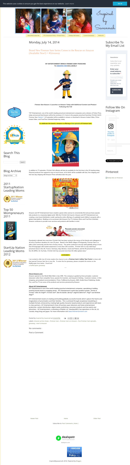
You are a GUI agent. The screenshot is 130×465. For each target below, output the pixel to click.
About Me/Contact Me (33, 35)
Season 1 (41, 117)
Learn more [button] (69, 4)
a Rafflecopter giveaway (37, 265)
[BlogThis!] (71, 318)
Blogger (78, 461)
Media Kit (100, 35)
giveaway (32, 323)
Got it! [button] (120, 4)
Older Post (97, 418)
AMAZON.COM (62, 66)
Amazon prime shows (41, 321)
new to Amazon (41, 323)
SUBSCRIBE (116, 91)
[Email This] (69, 318)
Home (66, 418)
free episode (75, 123)
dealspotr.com (65, 442)
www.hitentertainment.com (77, 311)
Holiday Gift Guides (74, 35)
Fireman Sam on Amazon (68, 321)
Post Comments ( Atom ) (70, 423)
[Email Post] (64, 318)
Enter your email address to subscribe (115, 71)
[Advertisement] (65, 397)
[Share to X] (73, 318)
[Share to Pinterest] (78, 318)
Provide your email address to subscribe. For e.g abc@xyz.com (115, 83)
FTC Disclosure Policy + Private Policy (54, 35)
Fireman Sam (54, 321)
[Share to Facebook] (76, 318)
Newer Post (34, 418)
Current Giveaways (89, 35)
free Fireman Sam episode (87, 321)
